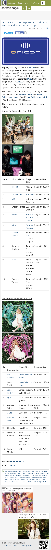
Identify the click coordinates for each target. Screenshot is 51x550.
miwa (14, 225)
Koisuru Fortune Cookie (29, 217)
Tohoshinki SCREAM (25, 482)
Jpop (27, 3)
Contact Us (6, 545)
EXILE (14, 259)
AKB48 (14, 214)
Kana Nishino (25, 94)
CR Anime (35, 3)
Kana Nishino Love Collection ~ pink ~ (17, 477)
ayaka (36, 471)
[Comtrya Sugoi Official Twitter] (29, 8)
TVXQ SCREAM (42, 482)
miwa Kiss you (36, 480)
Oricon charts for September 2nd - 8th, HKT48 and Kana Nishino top (25, 24)
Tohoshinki (17, 194)
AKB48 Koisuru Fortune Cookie (23, 471)
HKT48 (32, 67)
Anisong (11, 3)
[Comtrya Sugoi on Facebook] (24, 8)
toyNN (46, 28)
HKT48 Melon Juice (29, 473)
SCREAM (19, 81)
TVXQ (34, 482)
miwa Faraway (9, 480)
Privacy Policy (27, 545)
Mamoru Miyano (36, 477)
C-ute (9, 413)
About (16, 545)
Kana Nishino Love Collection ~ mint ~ (34, 475)
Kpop (20, 3)
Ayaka (9, 397)
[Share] (16, 32)
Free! (28, 235)
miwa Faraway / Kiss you (23, 480)
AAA (13, 199)
